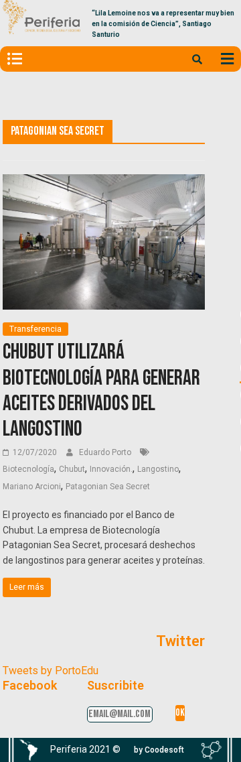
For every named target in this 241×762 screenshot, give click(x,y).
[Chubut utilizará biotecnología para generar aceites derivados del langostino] (104, 182)
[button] (158, 750)
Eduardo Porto (106, 452)
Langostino (158, 469)
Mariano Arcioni (32, 486)
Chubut (72, 469)
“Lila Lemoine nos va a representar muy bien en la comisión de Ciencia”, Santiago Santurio (163, 23)
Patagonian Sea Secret (108, 486)
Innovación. (111, 469)
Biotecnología (28, 469)
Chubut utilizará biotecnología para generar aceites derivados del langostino (101, 390)
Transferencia (35, 329)
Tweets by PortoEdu (50, 670)
